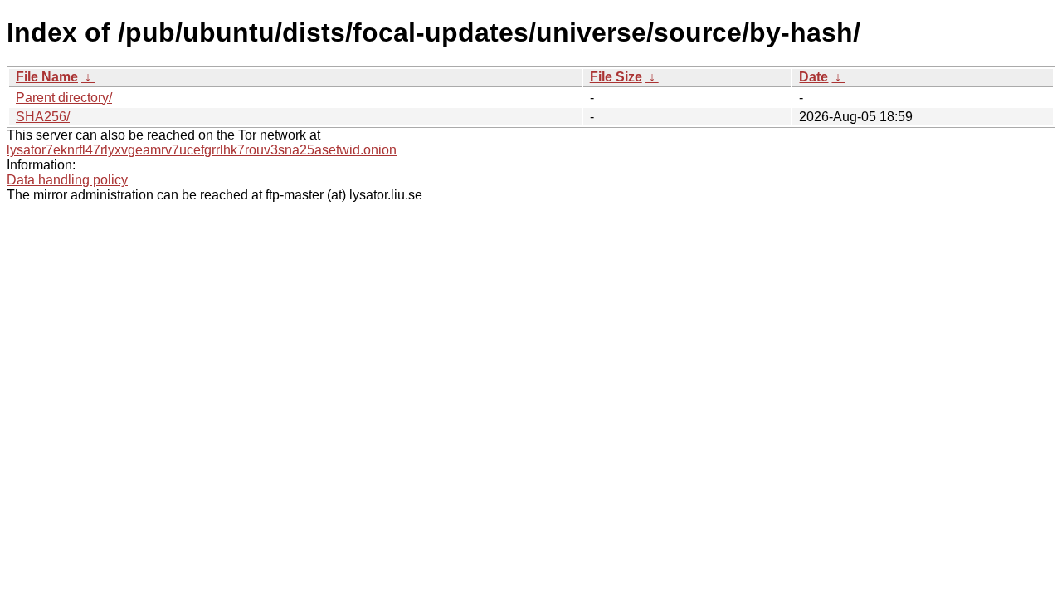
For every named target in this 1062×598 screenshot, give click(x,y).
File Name (47, 77)
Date (813, 77)
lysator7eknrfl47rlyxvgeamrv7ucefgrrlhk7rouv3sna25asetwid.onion (202, 150)
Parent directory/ (64, 98)
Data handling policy (67, 180)
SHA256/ (43, 117)
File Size (616, 77)
